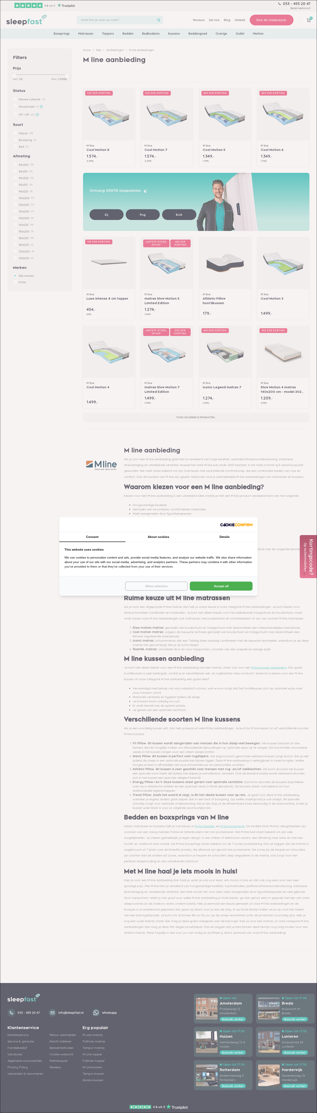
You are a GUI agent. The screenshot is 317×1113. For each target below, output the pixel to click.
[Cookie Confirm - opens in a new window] (236, 524)
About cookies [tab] (158, 537)
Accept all (221, 586)
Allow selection (156, 586)
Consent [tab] (92, 537)
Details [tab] (225, 537)
